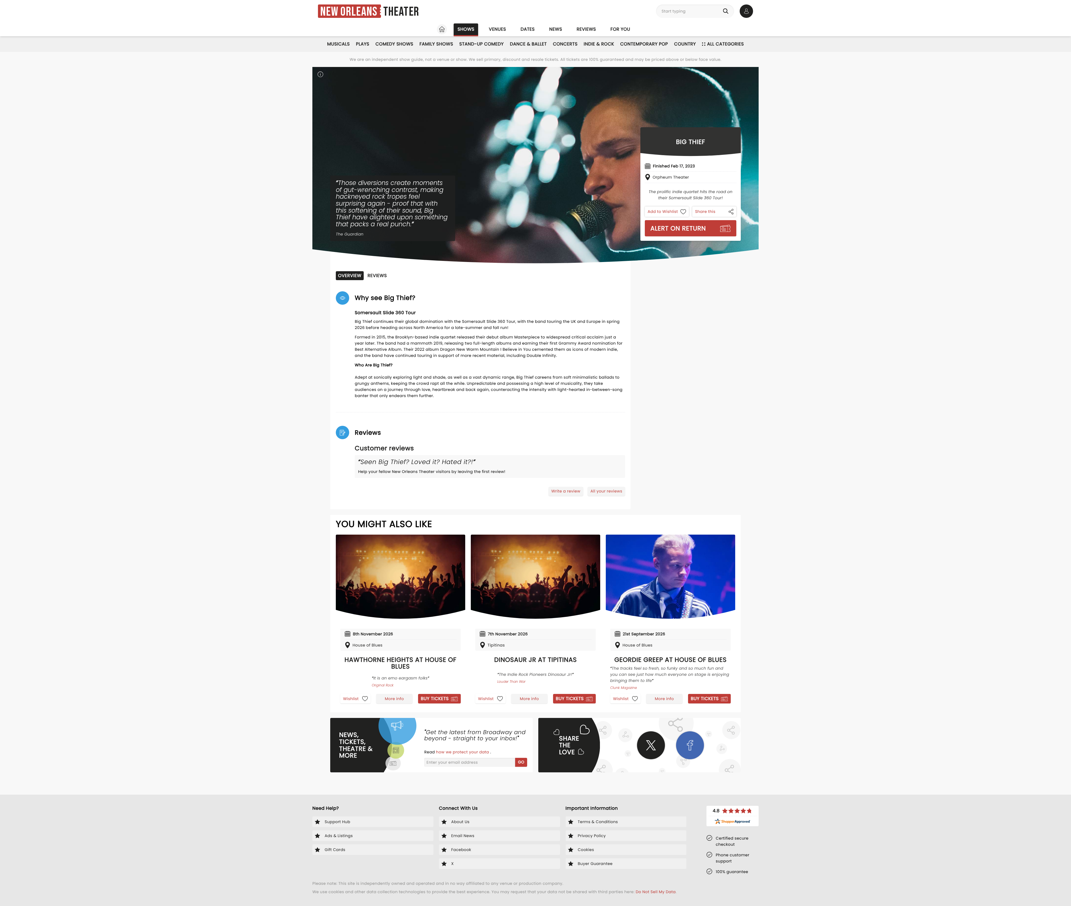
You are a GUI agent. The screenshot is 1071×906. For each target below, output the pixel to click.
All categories (725, 44)
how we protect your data (463, 752)
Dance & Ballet (528, 44)
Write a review (565, 491)
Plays (362, 44)
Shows (465, 29)
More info (394, 698)
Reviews (586, 29)
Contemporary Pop (644, 44)
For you (620, 29)
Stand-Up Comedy (481, 44)
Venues (497, 29)
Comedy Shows (394, 44)
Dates (527, 29)
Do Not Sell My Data (656, 892)
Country (685, 44)
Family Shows (436, 44)
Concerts (565, 44)
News (555, 29)
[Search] (727, 11)
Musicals (338, 44)
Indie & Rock (599, 44)
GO (521, 762)
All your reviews (606, 491)
